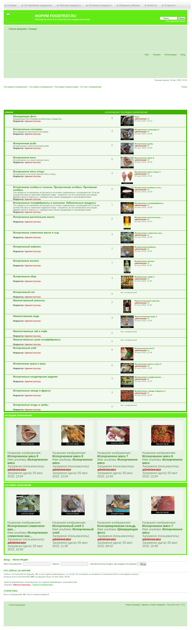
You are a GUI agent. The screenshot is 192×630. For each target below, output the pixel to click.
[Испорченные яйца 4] (127, 288)
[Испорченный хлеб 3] (73, 514)
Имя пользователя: (13, 564)
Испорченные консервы (27, 129)
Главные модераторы (42, 585)
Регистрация (171, 54)
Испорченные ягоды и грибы (30, 404)
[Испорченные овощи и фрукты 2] (127, 401)
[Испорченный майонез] (127, 257)
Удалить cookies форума (153, 605)
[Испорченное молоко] (127, 272)
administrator (141, 119)
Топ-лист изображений (90, 87)
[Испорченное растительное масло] (127, 229)
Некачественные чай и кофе (30, 331)
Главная (11, 5)
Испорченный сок (24, 292)
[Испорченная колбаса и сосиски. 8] (127, 197)
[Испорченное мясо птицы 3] (127, 183)
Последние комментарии (66, 87)
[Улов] (127, 125)
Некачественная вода (26, 316)
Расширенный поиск (175, 21)
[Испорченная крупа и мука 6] (127, 373)
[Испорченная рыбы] (127, 154)
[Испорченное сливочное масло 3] (127, 243)
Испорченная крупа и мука (29, 363)
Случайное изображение (18, 485)
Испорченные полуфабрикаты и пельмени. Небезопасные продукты (54, 202)
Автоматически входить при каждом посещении (114, 564)
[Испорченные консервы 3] (127, 139)
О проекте (170, 5)
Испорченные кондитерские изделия (35, 376)
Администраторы (33, 121)
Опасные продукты (70, 5)
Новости (152, 5)
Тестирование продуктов (38, 5)
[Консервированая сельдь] (118, 514)
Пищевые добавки (129, 5)
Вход (183, 54)
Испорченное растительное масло (33, 217)
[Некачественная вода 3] (127, 327)
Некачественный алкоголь (29, 300)
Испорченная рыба (24, 143)
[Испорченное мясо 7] (118, 443)
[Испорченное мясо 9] (127, 168)
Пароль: (56, 564)
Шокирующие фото (24, 116)
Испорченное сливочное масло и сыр (36, 232)
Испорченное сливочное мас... (27, 534)
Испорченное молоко (26, 260)
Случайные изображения (41, 87)
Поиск (184, 87)
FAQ (147, 54)
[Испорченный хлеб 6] (127, 360)
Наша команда (133, 605)
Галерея (33, 29)
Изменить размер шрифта (182, 28)
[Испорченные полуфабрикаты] (127, 213)
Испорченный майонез (27, 246)
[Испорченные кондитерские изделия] (127, 387)
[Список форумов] (20, 17)
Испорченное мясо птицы (28, 171)
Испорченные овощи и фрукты (32, 390)
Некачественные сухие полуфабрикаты (37, 339)
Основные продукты (100, 5)
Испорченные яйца (24, 276)
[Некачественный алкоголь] (127, 312)
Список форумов (18, 29)
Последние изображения (15, 87)
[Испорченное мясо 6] (162, 444)
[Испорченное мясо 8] (73, 444)
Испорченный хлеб (24, 348)
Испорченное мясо (24, 157)
